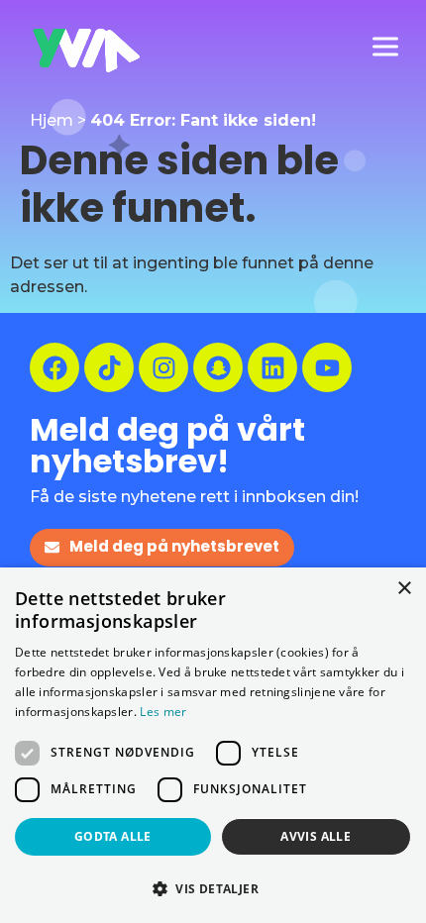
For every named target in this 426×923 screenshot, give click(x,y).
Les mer (163, 711)
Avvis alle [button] (315, 836)
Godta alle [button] (113, 836)
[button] (213, 888)
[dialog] (213, 745)
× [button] (403, 588)
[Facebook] (54, 367)
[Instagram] (163, 367)
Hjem (51, 120)
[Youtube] (327, 367)
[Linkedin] (272, 367)
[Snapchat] (218, 367)
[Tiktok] (109, 367)
